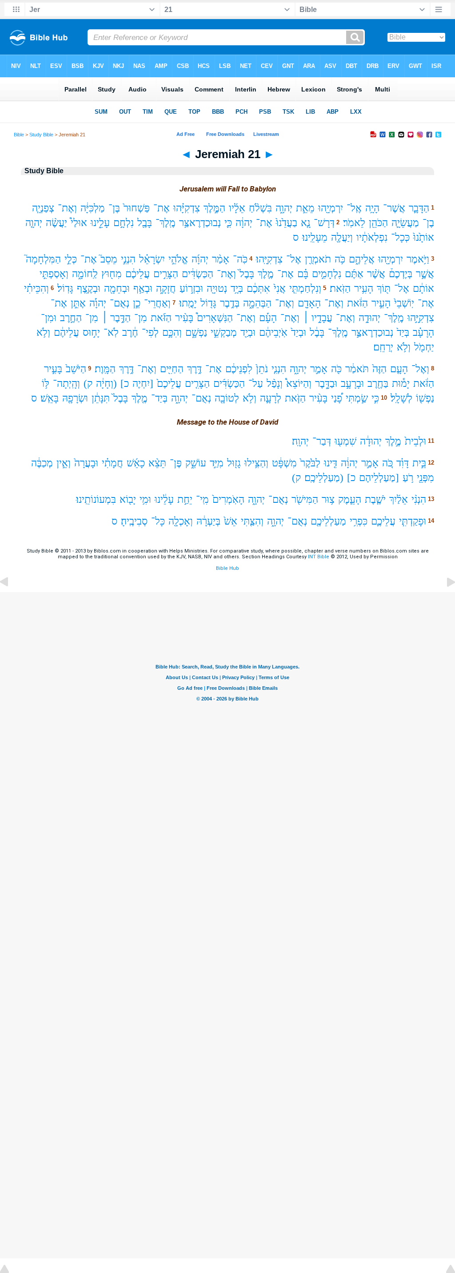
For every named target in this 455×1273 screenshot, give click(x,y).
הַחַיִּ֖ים (172, 368)
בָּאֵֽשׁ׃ (49, 398)
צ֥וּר (328, 499)
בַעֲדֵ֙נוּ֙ (286, 222)
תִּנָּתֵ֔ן (101, 398)
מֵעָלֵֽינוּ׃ (314, 237)
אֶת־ (161, 208)
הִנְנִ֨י (418, 499)
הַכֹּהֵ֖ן (378, 222)
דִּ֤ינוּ (330, 463)
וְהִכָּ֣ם (172, 332)
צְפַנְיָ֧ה (43, 208)
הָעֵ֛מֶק (349, 499)
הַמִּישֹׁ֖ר (304, 499)
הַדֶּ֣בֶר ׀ (116, 317)
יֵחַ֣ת (184, 499)
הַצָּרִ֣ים (165, 273)
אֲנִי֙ (280, 288)
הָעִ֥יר (363, 288)
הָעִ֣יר (381, 303)
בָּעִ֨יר (184, 317)
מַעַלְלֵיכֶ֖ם (328, 521)
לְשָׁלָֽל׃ (401, 398)
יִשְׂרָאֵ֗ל (152, 259)
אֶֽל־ (354, 208)
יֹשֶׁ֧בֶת (375, 499)
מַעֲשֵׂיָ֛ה (405, 222)
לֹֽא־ (111, 332)
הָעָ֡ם (268, 317)
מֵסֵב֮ (108, 259)
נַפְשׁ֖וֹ (425, 398)
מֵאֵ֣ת (305, 208)
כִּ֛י (228, 222)
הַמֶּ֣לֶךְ (214, 208)
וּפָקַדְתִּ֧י (412, 521)
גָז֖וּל (234, 463)
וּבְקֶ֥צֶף (88, 288)
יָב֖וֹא (128, 499)
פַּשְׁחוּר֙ (137, 208)
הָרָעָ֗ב (423, 332)
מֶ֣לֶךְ (393, 441)
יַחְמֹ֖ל (424, 347)
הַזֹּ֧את (295, 398)
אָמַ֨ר (220, 259)
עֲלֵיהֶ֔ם (66, 332)
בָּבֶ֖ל (144, 222)
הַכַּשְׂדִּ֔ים (197, 273)
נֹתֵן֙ (262, 368)
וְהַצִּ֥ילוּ (256, 463)
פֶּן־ (176, 463)
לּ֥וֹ (45, 383)
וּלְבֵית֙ (415, 441)
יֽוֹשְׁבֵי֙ (404, 303)
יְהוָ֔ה (243, 222)
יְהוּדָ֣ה (369, 317)
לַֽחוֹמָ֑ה (85, 273)
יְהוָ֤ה (33, 222)
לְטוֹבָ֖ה (227, 398)
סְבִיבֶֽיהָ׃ (134, 521)
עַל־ (255, 383)
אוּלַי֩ (79, 222)
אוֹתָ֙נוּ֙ (423, 237)
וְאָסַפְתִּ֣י (54, 273)
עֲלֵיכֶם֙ (169, 383)
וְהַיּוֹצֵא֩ (298, 383)
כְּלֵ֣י (70, 259)
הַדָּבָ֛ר (419, 208)
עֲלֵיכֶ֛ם (383, 521)
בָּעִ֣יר (53, 368)
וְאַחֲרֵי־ (157, 303)
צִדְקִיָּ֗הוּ (186, 208)
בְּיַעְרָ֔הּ (208, 521)
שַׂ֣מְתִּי (357, 398)
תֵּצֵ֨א (157, 463)
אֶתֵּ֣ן (78, 303)
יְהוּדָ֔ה (371, 441)
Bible (19, 134)
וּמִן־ (48, 317)
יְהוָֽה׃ (300, 441)
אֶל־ (293, 259)
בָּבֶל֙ (246, 273)
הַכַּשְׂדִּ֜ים (229, 383)
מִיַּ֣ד (217, 463)
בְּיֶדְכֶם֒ (400, 273)
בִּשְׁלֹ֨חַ (260, 208)
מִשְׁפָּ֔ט (284, 463)
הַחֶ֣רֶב (71, 317)
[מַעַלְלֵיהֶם (379, 477)
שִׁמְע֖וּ (345, 441)
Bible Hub (227, 568)
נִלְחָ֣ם (123, 222)
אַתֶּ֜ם (354, 273)
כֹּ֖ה (336, 368)
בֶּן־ (114, 208)
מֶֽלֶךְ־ (166, 222)
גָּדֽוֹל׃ (65, 288)
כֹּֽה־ (240, 259)
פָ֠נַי (336, 398)
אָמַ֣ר (318, 368)
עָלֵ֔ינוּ (164, 499)
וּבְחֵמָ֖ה (117, 288)
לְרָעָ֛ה (270, 398)
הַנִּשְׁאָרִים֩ (215, 317)
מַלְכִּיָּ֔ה (92, 208)
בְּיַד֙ (403, 332)
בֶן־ (428, 222)
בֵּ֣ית (419, 463)
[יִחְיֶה (142, 383)
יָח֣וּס (91, 332)
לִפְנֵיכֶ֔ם (238, 368)
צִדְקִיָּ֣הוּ (420, 317)
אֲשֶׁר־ (394, 208)
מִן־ (140, 317)
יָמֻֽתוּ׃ (188, 303)
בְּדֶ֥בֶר (229, 303)
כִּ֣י (375, 398)
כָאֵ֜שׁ (136, 463)
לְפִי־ (150, 332)
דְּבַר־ (321, 441)
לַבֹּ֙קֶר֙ (310, 463)
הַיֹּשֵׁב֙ (76, 368)
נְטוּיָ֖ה (217, 288)
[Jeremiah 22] (444, 602)
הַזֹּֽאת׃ (340, 288)
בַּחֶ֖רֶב (377, 383)
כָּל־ (158, 521)
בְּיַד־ (159, 398)
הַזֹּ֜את (161, 317)
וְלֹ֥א (43, 332)
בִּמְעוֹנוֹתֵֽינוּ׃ (96, 499)
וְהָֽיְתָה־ (66, 383)
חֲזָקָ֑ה (166, 288)
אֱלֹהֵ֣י (178, 259)
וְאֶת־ (67, 208)
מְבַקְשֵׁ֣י (224, 332)
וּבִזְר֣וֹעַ (191, 288)
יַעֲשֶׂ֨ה (56, 222)
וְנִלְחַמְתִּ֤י (305, 288)
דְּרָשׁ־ (324, 222)
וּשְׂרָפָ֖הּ (75, 398)
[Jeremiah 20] (11, 602)
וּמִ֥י (145, 499)
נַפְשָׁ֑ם (196, 332)
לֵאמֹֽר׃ (354, 222)
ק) (88, 383)
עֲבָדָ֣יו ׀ (317, 317)
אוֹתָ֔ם (423, 288)
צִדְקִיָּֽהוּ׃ (269, 259)
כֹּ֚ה (387, 463)
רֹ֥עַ (408, 477)
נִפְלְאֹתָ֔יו (371, 237)
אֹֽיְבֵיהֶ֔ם (273, 332)
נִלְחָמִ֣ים (326, 273)
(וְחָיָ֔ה (106, 383)
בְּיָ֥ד (237, 288)
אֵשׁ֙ (230, 521)
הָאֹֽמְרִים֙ (228, 499)
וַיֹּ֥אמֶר (418, 259)
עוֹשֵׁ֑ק (195, 463)
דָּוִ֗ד (402, 463)
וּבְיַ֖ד (247, 332)
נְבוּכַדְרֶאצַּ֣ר (372, 332)
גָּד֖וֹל (208, 303)
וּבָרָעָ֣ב (352, 383)
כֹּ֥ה (340, 259)
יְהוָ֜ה (200, 259)
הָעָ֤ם (399, 368)
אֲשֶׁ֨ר (376, 273)
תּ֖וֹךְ (384, 288)
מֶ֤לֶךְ (266, 273)
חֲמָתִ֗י (112, 463)
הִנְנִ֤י (278, 368)
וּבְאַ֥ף (142, 288)
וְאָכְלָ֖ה (180, 521)
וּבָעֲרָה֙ (86, 463)
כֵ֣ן (136, 303)
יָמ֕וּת (401, 383)
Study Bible (41, 134)
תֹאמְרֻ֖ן (318, 259)
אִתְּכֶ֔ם (258, 288)
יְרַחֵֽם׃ (383, 347)
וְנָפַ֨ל (275, 383)
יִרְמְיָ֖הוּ (330, 208)
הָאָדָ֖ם (309, 303)
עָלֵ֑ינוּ (100, 222)
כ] (124, 383)
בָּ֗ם (302, 273)
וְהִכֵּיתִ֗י (36, 288)
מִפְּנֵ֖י (425, 477)
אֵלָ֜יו (237, 208)
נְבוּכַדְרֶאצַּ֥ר (200, 222)
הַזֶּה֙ (379, 368)
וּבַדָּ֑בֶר (326, 383)
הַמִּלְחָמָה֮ (43, 259)
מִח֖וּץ (111, 273)
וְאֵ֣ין (63, 463)
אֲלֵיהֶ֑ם (362, 259)
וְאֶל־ (420, 368)
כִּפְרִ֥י (358, 521)
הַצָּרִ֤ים (197, 383)
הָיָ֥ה (372, 208)
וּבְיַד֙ (298, 332)
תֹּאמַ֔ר (357, 368)
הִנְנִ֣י (128, 259)
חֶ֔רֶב (130, 332)
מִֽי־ (202, 499)
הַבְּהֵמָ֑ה (257, 303)
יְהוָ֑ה (283, 208)
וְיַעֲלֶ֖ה (342, 237)
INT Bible (318, 557)
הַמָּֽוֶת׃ (105, 368)
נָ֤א (305, 222)
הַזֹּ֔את (357, 303)
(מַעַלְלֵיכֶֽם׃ (323, 477)
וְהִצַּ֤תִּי (252, 521)
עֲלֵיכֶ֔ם (137, 273)
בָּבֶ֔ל (317, 332)
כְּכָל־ (400, 237)
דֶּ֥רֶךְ (194, 368)
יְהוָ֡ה (97, 303)
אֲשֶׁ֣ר (425, 273)
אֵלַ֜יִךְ (398, 499)
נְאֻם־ (119, 303)
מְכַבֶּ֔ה (42, 463)
